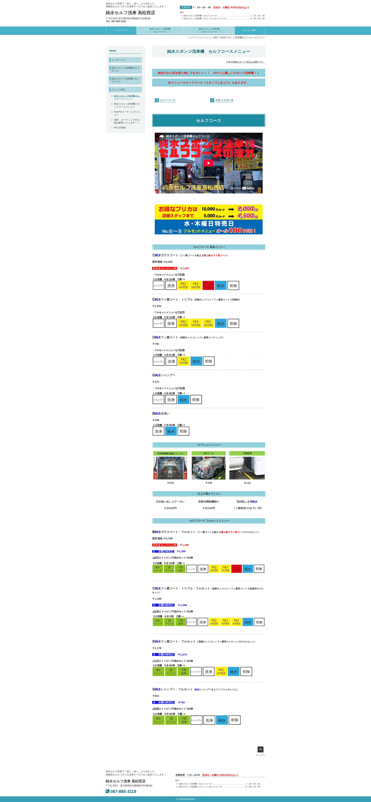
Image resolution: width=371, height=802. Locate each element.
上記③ (155, 661)
